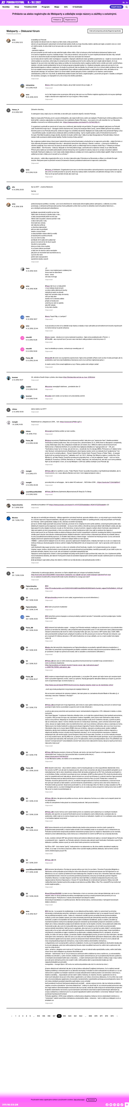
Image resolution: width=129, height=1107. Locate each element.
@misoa (48, 440)
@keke (47, 647)
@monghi (48, 431)
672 (106, 1016)
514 (38, 1016)
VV (13, 573)
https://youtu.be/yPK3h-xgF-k (71, 422)
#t (105, 505)
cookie (28, 387)
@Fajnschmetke (51, 597)
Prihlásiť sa (57, 20)
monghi (15, 422)
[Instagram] (114, 1104)
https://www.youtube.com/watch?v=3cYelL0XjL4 (81, 122)
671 (101, 1016)
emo (13, 40)
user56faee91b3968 (34, 492)
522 (80, 1016)
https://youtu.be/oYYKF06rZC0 (56, 756)
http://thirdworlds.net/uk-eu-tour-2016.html (79, 377)
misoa (28, 431)
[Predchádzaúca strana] (12, 1016)
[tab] (17, 7)
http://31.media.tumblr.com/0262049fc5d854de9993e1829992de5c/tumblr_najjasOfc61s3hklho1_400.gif (83, 588)
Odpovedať (35, 79)
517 (54, 1016)
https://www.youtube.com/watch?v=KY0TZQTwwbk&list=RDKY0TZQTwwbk (76, 505)
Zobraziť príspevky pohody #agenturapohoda (105, 31)
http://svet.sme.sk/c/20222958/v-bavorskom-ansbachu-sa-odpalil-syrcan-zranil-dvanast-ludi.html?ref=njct (71, 575)
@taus (47, 286)
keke (28, 316)
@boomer (48, 386)
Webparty (12, 31)
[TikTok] (121, 1104)
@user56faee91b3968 (53, 893)
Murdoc (15, 518)
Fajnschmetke (17, 505)
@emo (47, 85)
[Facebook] (107, 1104)
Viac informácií (79, 1099)
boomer (15, 377)
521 (75, 1016)
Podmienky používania (13, 34)
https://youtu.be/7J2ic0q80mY (108, 482)
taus (27, 268)
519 (64, 1016)
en (127, 2)
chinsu (14, 409)
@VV (46, 586)
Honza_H (15, 110)
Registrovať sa (70, 20)
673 (112, 1016)
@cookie (48, 396)
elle (13, 187)
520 (69, 1016)
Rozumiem (91, 1100)
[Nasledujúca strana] (117, 1016)
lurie (27, 170)
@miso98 (48, 358)
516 (49, 1016)
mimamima (30, 85)
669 (90, 1016)
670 (96, 1016)
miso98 (29, 337)
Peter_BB (29, 358)
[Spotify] (118, 1104)
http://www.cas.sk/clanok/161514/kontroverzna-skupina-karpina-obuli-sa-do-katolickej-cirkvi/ (79, 685)
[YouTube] (110, 1104)
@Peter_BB (49, 471)
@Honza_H (49, 170)
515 (43, 1016)
